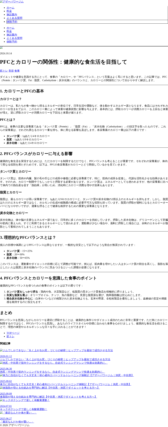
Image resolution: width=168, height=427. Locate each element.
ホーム (10, 7)
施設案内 (12, 14)
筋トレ (4, 70)
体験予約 (12, 21)
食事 (17, 70)
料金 (9, 11)
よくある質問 (14, 18)
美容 (11, 70)
